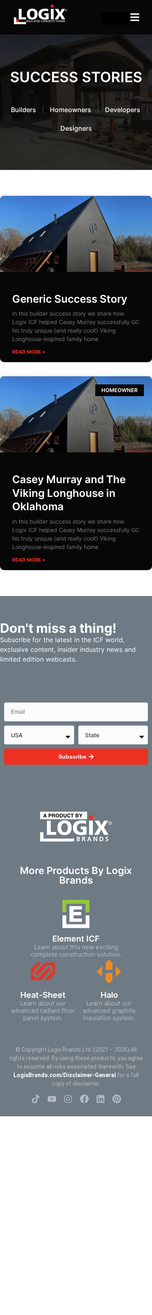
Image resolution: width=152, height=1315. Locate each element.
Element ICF (76, 939)
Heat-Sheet (43, 995)
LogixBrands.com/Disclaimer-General (64, 1075)
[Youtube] (51, 1098)
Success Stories (76, 76)
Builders (23, 110)
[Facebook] (84, 1098)
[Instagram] (68, 1098)
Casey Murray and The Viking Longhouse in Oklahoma (69, 493)
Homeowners (70, 110)
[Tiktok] (35, 1098)
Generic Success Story (69, 299)
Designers (76, 128)
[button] (135, 17)
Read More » (28, 352)
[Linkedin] (100, 1098)
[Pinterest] (116, 1098)
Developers (122, 110)
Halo (109, 995)
